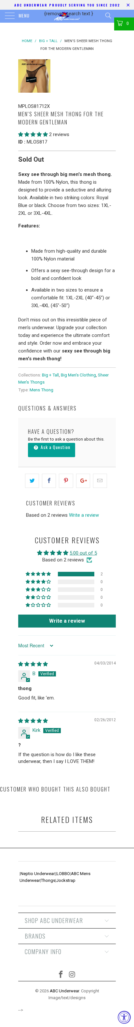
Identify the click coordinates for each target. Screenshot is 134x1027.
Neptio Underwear (37, 873)
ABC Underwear (64, 990)
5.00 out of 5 (83, 553)
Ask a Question (54, 447)
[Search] (107, 15)
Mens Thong (41, 389)
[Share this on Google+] (83, 481)
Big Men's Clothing (78, 374)
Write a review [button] (67, 621)
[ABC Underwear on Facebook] (61, 975)
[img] (33, 664)
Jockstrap (65, 880)
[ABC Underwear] (67, 16)
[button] (33, 134)
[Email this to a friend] (100, 481)
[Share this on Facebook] (49, 481)
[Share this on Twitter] (32, 481)
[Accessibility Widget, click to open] (124, 1017)
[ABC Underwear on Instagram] (72, 975)
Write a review (84, 515)
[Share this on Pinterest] (66, 481)
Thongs (48, 880)
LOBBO (63, 873)
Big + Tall (50, 374)
